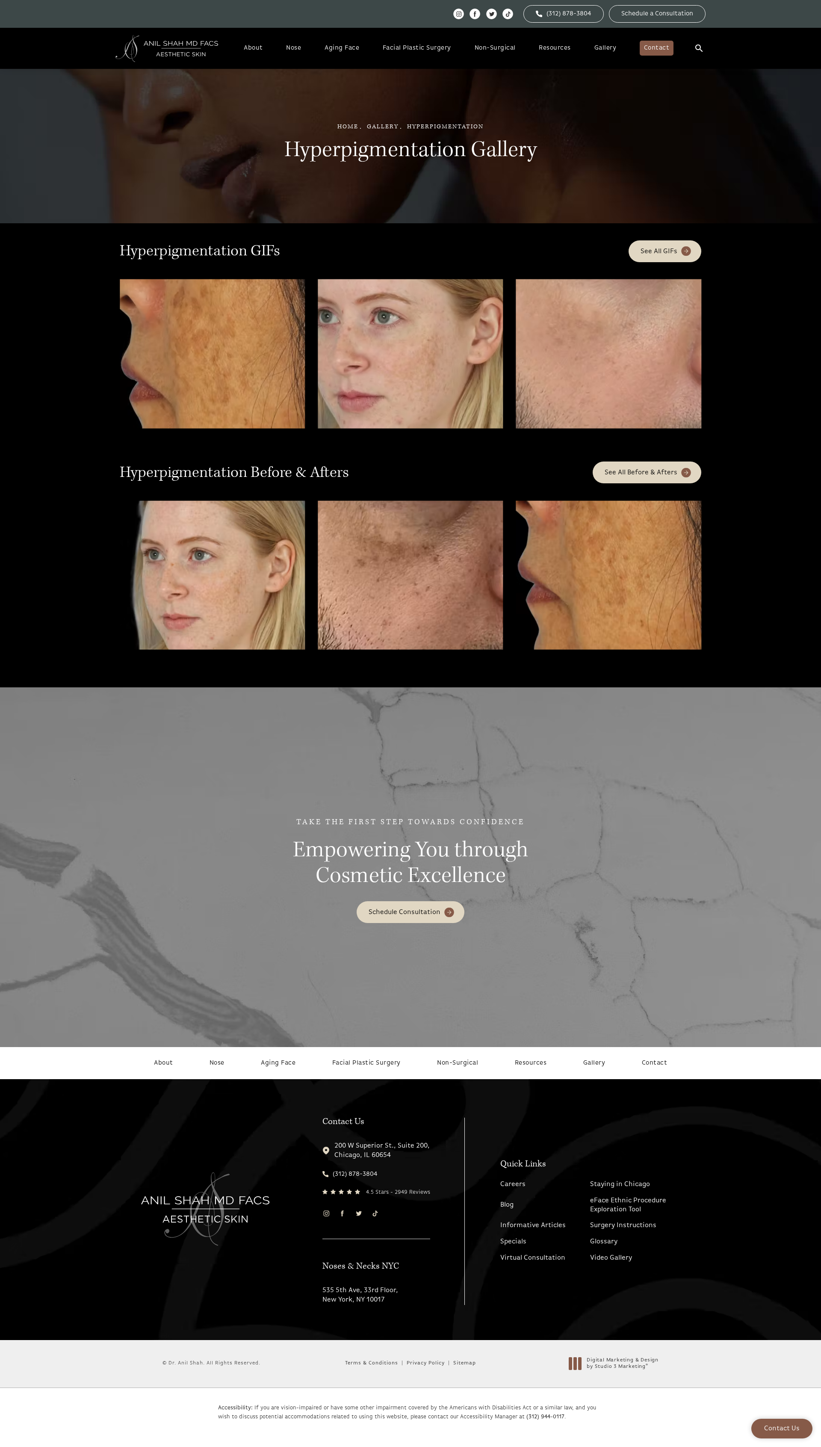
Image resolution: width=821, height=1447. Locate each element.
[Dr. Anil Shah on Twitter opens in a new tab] (491, 14)
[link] (563, 14)
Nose (293, 48)
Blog (507, 1204)
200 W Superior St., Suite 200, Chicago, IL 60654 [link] (382, 1150)
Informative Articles (533, 1225)
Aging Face (342, 48)
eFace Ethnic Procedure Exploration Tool (628, 1205)
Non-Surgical (495, 48)
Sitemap (464, 1363)
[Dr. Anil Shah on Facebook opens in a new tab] (475, 14)
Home (347, 126)
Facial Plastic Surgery (417, 48)
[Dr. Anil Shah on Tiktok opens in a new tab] (507, 14)
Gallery (605, 48)
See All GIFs (659, 251)
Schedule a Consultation (657, 14)
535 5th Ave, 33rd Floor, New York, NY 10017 (360, 1295)
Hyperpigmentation (445, 126)
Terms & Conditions (371, 1363)
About (253, 48)
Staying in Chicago (620, 1184)
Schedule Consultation (404, 912)
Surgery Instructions (623, 1225)
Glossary (603, 1241)
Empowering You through (410, 853)
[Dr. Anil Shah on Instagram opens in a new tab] (458, 14)
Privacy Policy (426, 1363)
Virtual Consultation (532, 1258)
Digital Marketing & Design (622, 1364)
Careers (513, 1184)
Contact (657, 48)
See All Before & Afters (641, 472)
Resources (555, 48)
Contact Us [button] (782, 1428)
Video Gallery (611, 1258)
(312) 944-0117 (545, 1417)
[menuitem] (458, 14)
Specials (513, 1241)
